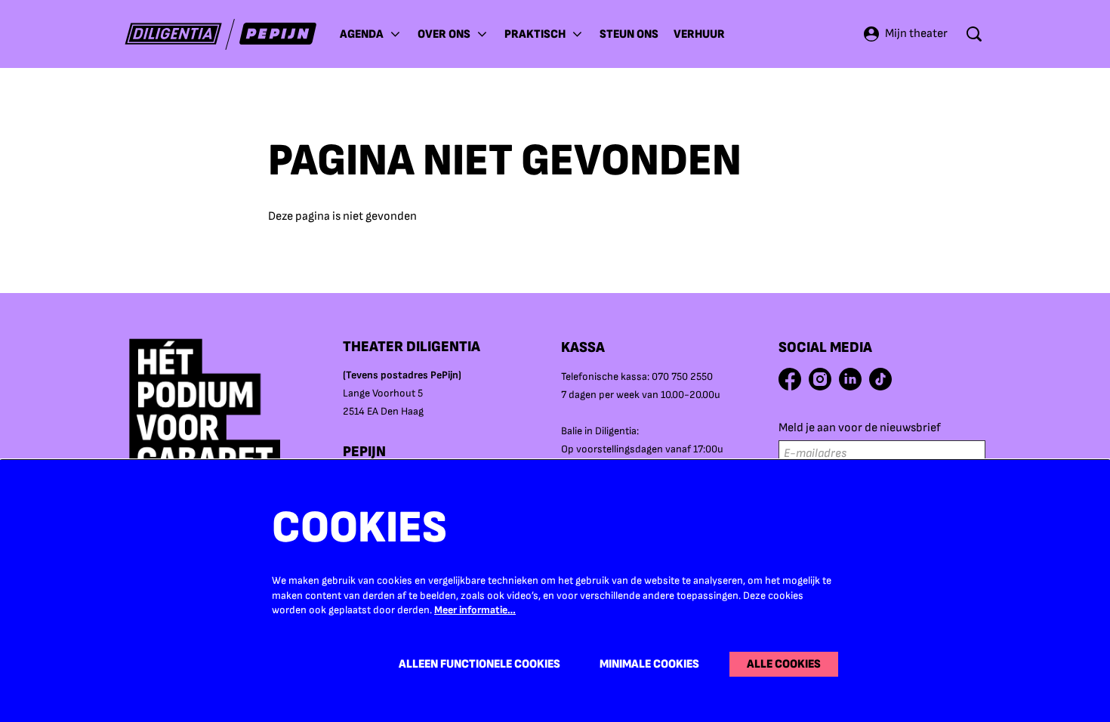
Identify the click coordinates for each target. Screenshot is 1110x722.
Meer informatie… (475, 609)
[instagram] (820, 379)
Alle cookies (784, 664)
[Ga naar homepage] (221, 34)
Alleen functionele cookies (479, 664)
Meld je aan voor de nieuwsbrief (860, 428)
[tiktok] (880, 379)
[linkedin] (850, 379)
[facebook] (790, 379)
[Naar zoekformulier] (974, 34)
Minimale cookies (649, 664)
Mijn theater (916, 33)
